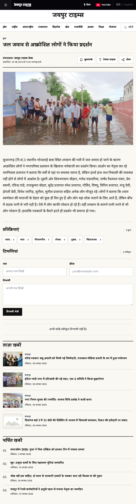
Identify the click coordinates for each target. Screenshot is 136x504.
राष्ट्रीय (15, 27)
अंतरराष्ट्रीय (27, 27)
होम (5, 27)
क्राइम (91, 27)
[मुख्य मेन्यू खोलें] (5, 5)
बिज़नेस (56, 27)
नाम (5, 264)
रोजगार (112, 27)
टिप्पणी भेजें (12, 311)
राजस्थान (42, 27)
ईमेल (72, 264)
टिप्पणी (6, 280)
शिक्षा (101, 27)
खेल (67, 27)
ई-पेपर (87, 5)
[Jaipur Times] (22, 5)
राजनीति (78, 27)
